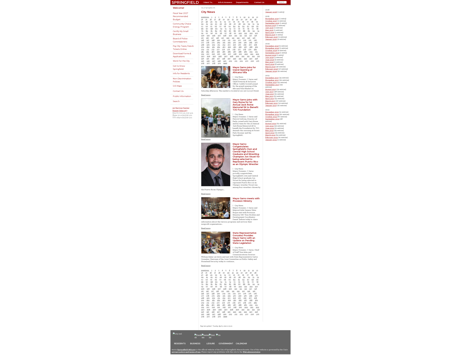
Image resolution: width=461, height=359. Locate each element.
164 (229, 47)
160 (207, 47)
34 (234, 21)
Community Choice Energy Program (182, 25)
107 (219, 35)
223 (250, 58)
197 (229, 54)
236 (202, 63)
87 (239, 31)
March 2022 (270, 135)
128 (213, 40)
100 (240, 33)
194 (213, 54)
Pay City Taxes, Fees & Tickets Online (183, 47)
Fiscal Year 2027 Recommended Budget (180, 16)
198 (235, 54)
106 (213, 35)
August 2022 (270, 123)
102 (251, 33)
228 (219, 61)
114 (255, 35)
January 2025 (271, 39)
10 (245, 17)
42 (211, 24)
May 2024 (269, 62)
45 (225, 24)
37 (248, 21)
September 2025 (272, 23)
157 (250, 44)
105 (208, 35)
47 (235, 24)
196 (224, 54)
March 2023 (270, 101)
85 (230, 31)
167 (245, 47)
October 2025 (271, 21)
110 (235, 35)
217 (218, 58)
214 (202, 58)
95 (216, 33)
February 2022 (271, 137)
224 (256, 58)
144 (239, 42)
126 (202, 40)
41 (207, 24)
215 (207, 58)
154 (234, 44)
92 (202, 33)
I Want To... (208, 2)
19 (224, 19)
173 (218, 49)
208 (231, 56)
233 (246, 61)
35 (239, 21)
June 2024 (269, 60)
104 (202, 35)
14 (202, 19)
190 (250, 51)
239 (219, 63)
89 (249, 31)
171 (208, 49)
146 (250, 42)
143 (234, 42)
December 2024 (272, 46)
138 (207, 42)
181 (202, 51)
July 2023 (269, 91)
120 (227, 38)
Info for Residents (181, 73)
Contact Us (259, 2)
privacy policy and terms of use (186, 352)
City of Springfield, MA (208, 8)
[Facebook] (198, 337)
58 (225, 26)
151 (219, 44)
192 (202, 54)
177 (239, 49)
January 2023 (271, 105)
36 (243, 21)
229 (224, 61)
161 (213, 47)
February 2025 (271, 37)
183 (213, 51)
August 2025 (270, 25)
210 (243, 56)
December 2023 (272, 78)
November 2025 (272, 18)
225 (202, 61)
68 (212, 28)
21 (233, 19)
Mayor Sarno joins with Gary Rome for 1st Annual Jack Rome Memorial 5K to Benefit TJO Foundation (245, 104)
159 (202, 47)
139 (213, 42)
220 (234, 58)
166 (240, 47)
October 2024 (271, 50)
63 (248, 26)
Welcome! (178, 8)
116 (207, 38)
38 (252, 21)
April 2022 (269, 133)
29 (211, 21)
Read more (205, 95)
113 (250, 35)
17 (215, 19)
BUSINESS (195, 343)
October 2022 (271, 116)
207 (225, 56)
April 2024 (269, 64)
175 (228, 49)
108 (224, 35)
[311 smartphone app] (218, 335)
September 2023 (272, 85)
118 (217, 38)
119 (222, 38)
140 (218, 42)
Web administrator (251, 352)
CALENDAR (241, 343)
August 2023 (270, 89)
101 (245, 33)
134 (244, 40)
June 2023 (269, 94)
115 (202, 38)
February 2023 (271, 103)
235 (257, 61)
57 (220, 26)
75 (244, 28)
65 (257, 26)
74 (239, 28)
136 (255, 40)
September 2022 (272, 119)
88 (244, 31)
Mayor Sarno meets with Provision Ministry (246, 199)
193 (207, 54)
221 (240, 58)
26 (255, 19)
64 (253, 26)
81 (211, 31)
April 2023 (269, 98)
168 (250, 47)
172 (213, 49)
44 (221, 24)
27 (202, 21)
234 (252, 61)
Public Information (182, 96)
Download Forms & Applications (182, 55)
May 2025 (269, 30)
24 (246, 19)
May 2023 (269, 96)
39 (257, 21)
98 (230, 33)
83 (221, 31)
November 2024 (272, 48)
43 (216, 24)
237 (208, 63)
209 (237, 56)
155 (239, 44)
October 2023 (271, 82)
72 (230, 28)
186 (229, 51)
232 (241, 61)
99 (235, 33)
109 (230, 35)
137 (202, 42)
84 (225, 31)
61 (239, 26)
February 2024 (271, 69)
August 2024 (270, 55)
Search (176, 101)
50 (249, 24)
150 (213, 44)
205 (214, 56)
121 (233, 38)
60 (234, 26)
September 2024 (272, 53)
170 (202, 49)
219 (229, 58)
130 (223, 40)
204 (208, 56)
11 (248, 17)
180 (255, 49)
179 (250, 49)
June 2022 (269, 128)
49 (244, 24)
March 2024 (270, 66)
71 (225, 28)
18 (219, 19)
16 (211, 19)
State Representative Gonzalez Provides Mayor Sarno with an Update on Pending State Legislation (244, 238)
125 (254, 38)
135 (250, 40)
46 (230, 24)
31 (220, 21)
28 (207, 21)
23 (242, 19)
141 (224, 42)
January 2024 (271, 71)
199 (240, 54)
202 (257, 54)
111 (241, 35)
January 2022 (271, 140)
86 (235, 31)
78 (257, 28)
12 (253, 17)
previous (205, 17)
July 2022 (269, 126)
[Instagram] (206, 337)
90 (253, 31)
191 (256, 51)
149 (208, 44)
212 (253, 56)
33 (229, 21)
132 (234, 40)
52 (258, 24)
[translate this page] (225, 336)
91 (258, 31)
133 (239, 40)
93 (207, 33)
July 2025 (269, 28)
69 (216, 28)
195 (218, 54)
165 (234, 47)
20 (228, 19)
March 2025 (270, 35)
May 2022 (269, 130)
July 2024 (269, 57)
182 (207, 51)
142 (229, 42)
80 (207, 31)
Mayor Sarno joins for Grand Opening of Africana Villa (244, 70)
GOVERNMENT (226, 343)
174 (223, 49)
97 (225, 33)
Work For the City (181, 61)
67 (207, 28)
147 (256, 42)
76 (248, 28)
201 (251, 54)
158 (255, 44)
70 (221, 28)
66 (202, 28)
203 (202, 56)
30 (216, 21)
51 (253, 24)
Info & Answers (225, 2)
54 (207, 26)
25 (251, 19)
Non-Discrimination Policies (182, 80)
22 (237, 19)
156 (245, 44)
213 (258, 56)
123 (243, 38)
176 (234, 49)
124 (248, 38)
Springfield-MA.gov (186, 349)
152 (224, 44)
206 (220, 56)
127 (207, 40)
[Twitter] (212, 337)
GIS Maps (177, 86)
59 (230, 26)
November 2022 (272, 114)
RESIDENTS (180, 343)
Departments (242, 2)
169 (256, 47)
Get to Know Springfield (179, 67)
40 (202, 24)
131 (229, 40)
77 (253, 28)
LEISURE (210, 343)
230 (230, 61)
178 (244, 49)
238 (213, 63)
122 (238, 38)
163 (224, 47)
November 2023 (272, 80)
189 (245, 51)
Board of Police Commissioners (180, 40)
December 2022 (272, 112)
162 (218, 47)
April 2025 (269, 32)
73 (234, 28)
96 (221, 33)
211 (248, 56)
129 (218, 40)
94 (211, 33)
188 (240, 51)
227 (213, 61)
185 (223, 51)
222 (245, 58)
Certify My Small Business (180, 33)
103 (256, 33)
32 (225, 21)
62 (243, 26)
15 (206, 19)
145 (245, 42)
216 (213, 58)
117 (212, 38)
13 (257, 17)
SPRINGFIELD (185, 2)
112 (245, 35)
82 (216, 31)
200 (246, 54)
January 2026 (271, 12)
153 (229, 44)
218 (223, 58)
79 (202, 31)
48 (239, 24)
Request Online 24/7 (180, 111)
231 (236, 61)
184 (218, 51)
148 (202, 44)
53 (202, 26)
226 (208, 61)
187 (234, 51)
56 (216, 26)
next (225, 63)
